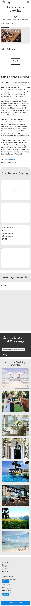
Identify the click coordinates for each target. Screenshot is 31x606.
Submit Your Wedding (7, 576)
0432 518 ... (8, 231)
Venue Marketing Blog (7, 592)
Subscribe (5, 581)
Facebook (6, 565)
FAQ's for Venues (6, 590)
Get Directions (8, 236)
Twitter (5, 568)
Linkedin (5, 571)
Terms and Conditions (7, 588)
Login (3, 587)
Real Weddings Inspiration (9, 579)
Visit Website (9, 160)
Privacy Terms (5, 578)
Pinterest (5, 570)
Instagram (6, 566)
